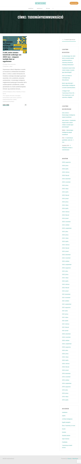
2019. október (65, 380)
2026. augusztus (66, 162)
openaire (19, 97)
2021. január (65, 330)
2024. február (65, 215)
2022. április (65, 281)
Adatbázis (64, 412)
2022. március (65, 284)
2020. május (65, 357)
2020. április (65, 360)
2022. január (65, 291)
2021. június (65, 314)
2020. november (66, 337)
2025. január (65, 198)
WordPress (75, 458)
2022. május (65, 277)
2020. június (65, 353)
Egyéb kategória (66, 422)
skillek (14, 99)
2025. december (66, 178)
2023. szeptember (67, 228)
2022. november (66, 258)
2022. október (65, 261)
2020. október (65, 340)
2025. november (66, 182)
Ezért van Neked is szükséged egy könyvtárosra (67, 78)
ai (4, 95)
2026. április (65, 168)
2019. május (65, 396)
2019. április (65, 400)
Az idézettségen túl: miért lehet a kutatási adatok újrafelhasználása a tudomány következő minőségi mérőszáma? (68, 60)
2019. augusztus (66, 386)
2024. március (65, 211)
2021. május (65, 317)
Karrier (4, 93)
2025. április (65, 192)
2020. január (65, 370)
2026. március (65, 172)
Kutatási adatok (66, 435)
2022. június (65, 274)
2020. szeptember (67, 343)
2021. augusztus (66, 307)
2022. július (65, 271)
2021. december (66, 294)
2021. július (65, 310)
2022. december (66, 254)
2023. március (65, 244)
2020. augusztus (66, 347)
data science (65, 112)
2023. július (65, 231)
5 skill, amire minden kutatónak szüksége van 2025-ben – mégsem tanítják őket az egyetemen (12, 57)
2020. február (65, 367)
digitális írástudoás (10, 95)
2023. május (65, 238)
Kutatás (64, 432)
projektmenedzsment (8, 99)
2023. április (65, 241)
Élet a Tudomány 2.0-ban (19, 91)
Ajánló (63, 415)
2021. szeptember (66, 304)
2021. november (66, 297)
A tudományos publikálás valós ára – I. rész (68, 140)
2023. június (65, 234)
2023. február (65, 248)
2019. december (66, 373)
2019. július (65, 390)
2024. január (65, 218)
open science (13, 97)
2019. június (65, 393)
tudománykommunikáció (8, 101)
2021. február (65, 327)
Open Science (65, 438)
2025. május (65, 188)
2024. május (65, 205)
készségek (17, 95)
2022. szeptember (66, 264)
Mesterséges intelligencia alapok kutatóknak (67, 132)
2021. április (65, 320)
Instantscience (40, 3)
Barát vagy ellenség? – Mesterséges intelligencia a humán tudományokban (68, 85)
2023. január (65, 251)
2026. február (65, 175)
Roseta (69, 458)
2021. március (65, 324)
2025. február (65, 195)
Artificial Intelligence (7, 91)
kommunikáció (6, 97)
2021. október (65, 300)
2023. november (66, 221)
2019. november (66, 376)
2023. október (65, 225)
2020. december (66, 333)
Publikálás (64, 442)
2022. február (65, 287)
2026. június (65, 165)
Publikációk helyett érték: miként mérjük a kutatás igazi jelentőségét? (68, 70)
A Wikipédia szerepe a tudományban (67, 147)
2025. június (65, 185)
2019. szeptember (66, 383)
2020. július (65, 350)
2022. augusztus (66, 267)
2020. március (65, 363)
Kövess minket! (74, 3)
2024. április (65, 208)
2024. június (65, 201)
